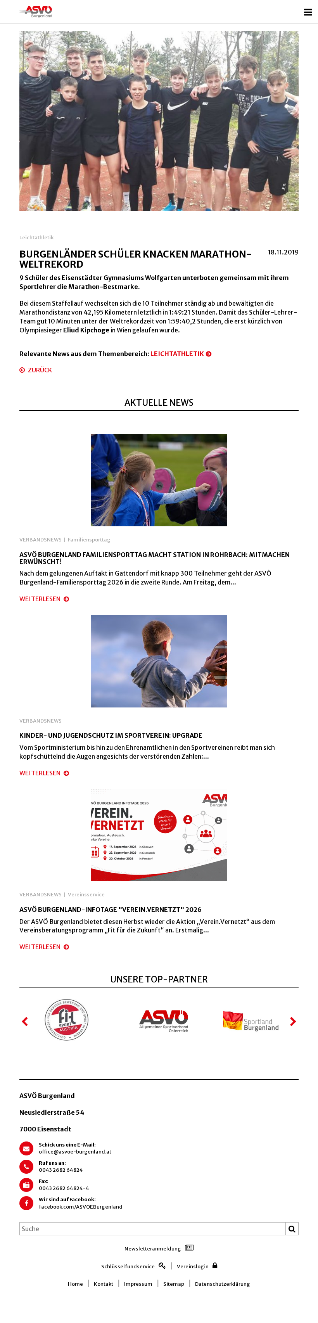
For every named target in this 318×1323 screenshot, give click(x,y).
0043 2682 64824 (61, 1170)
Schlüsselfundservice (128, 1266)
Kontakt (103, 1284)
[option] (159, 121)
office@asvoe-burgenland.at (75, 1151)
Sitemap (173, 1284)
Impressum (138, 1284)
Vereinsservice (86, 894)
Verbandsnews (40, 539)
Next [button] (293, 1021)
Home (75, 1284)
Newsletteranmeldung (152, 1248)
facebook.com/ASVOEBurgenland (81, 1207)
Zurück (39, 370)
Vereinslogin (193, 1266)
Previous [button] (25, 1021)
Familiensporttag (89, 539)
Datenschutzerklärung (222, 1284)
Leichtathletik (36, 237)
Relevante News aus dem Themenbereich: (111, 354)
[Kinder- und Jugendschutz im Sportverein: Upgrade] (159, 660)
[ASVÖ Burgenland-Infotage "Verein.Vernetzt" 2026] (159, 835)
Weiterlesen (40, 599)
